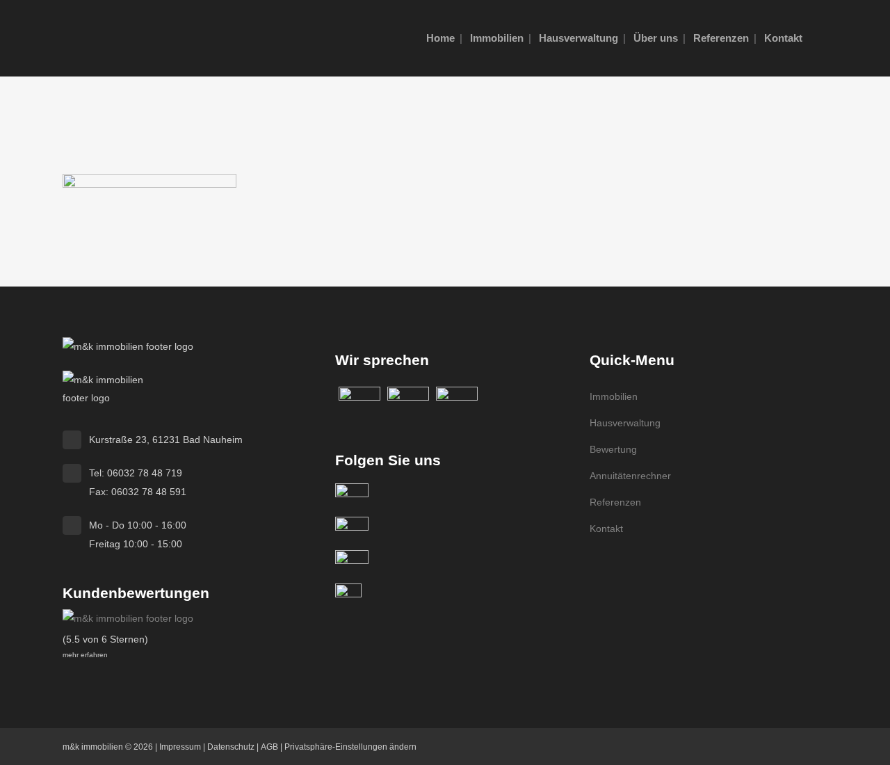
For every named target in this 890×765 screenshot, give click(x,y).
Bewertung (613, 449)
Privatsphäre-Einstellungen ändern (350, 747)
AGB (269, 747)
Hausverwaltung (625, 422)
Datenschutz (230, 747)
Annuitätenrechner (630, 475)
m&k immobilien (93, 747)
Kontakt (606, 528)
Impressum (180, 747)
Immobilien (614, 396)
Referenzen (615, 502)
